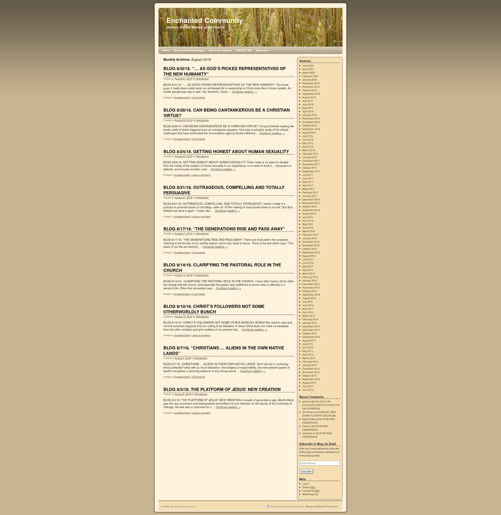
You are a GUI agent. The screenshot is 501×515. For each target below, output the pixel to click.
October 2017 (309, 167)
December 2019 (311, 83)
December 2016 (311, 199)
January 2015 (309, 280)
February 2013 (310, 361)
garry (305, 401)
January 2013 (309, 365)
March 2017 (308, 188)
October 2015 (309, 248)
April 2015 (307, 269)
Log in (305, 483)
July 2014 (307, 301)
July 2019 (307, 100)
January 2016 (309, 238)
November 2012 (311, 372)
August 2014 (309, 298)
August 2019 (309, 97)
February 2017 (310, 192)
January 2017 (309, 196)
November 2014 (311, 287)
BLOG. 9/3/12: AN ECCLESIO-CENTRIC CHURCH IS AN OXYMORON (321, 405)
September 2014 (311, 294)
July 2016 (307, 217)
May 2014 (307, 308)
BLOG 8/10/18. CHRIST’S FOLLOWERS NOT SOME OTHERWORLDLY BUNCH (213, 309)
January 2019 (309, 114)
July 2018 (307, 136)
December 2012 (311, 368)
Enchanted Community (204, 20)
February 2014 (310, 319)
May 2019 (307, 107)
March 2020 (308, 72)
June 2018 (308, 139)
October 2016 (309, 206)
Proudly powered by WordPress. (287, 506)
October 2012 (309, 375)
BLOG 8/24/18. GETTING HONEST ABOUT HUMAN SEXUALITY (226, 151)
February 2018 (310, 153)
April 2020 (307, 69)
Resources (262, 50)
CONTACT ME (243, 50)
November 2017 (311, 164)
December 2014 (311, 284)
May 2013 (307, 351)
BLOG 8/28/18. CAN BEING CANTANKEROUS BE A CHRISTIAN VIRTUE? (226, 112)
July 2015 (307, 259)
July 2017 (307, 174)
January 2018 (309, 157)
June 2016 (308, 220)
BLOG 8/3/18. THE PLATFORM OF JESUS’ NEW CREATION (222, 389)
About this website (220, 50)
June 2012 (308, 389)
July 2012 (307, 386)
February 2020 (310, 76)
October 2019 (309, 90)
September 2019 (311, 93)
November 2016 (311, 203)
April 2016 (307, 227)
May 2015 (307, 266)
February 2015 (310, 277)
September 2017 (311, 171)
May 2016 (307, 224)
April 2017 (307, 185)
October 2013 (309, 333)
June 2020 (308, 65)
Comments (310, 490)
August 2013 (309, 340)
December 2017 (311, 160)
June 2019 (308, 104)
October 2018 (309, 125)
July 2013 (307, 343)
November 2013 (311, 329)
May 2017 (307, 181)
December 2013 (311, 326)
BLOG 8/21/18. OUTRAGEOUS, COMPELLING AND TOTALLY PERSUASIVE (223, 190)
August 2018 (309, 132)
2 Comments (198, 139)
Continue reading (244, 91)
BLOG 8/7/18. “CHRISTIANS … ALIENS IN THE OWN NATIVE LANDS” (223, 350)
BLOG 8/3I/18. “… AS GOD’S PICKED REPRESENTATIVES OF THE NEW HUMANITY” (224, 71)
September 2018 (311, 129)
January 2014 (309, 322)
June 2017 (308, 178)
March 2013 (308, 358)
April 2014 (307, 312)
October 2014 (309, 291)
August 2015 (309, 255)
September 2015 (311, 252)
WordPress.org (310, 494)
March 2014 (308, 315)
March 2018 (308, 150)
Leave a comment (200, 175)
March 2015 (308, 273)
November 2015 (311, 245)
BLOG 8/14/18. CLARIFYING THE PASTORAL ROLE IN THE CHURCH (222, 267)
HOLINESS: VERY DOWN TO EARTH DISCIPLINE (319, 413)
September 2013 (311, 336)
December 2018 (311, 118)
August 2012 (309, 382)
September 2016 (311, 210)
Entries (308, 487)
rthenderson (202, 78)
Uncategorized (182, 97)
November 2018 (311, 122)
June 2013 (308, 347)
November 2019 (311, 86)
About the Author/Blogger (189, 50)
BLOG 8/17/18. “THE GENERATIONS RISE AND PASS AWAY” (224, 229)
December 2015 (311, 241)
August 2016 (309, 213)
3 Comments (198, 252)
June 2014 (308, 305)
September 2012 (311, 379)
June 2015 (308, 262)
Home (166, 50)
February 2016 (310, 234)
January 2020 (309, 79)
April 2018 (307, 146)
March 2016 (308, 231)
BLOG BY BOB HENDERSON (315, 427)
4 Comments (198, 97)
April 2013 (307, 354)
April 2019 (307, 111)
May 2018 (307, 143)
